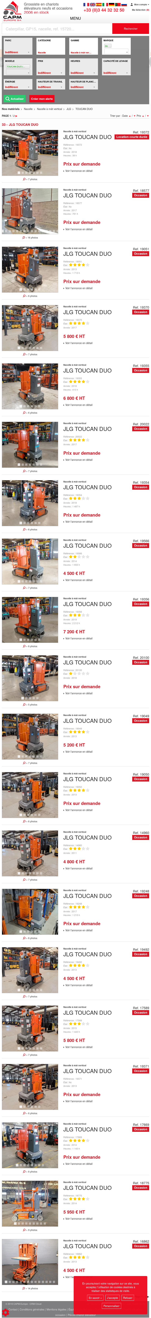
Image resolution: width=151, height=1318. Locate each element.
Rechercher (131, 28)
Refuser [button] (127, 1298)
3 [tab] (27, 174)
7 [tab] (41, 174)
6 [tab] (38, 174)
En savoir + (95, 1298)
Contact (12, 1309)
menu (75, 18)
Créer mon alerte (42, 99)
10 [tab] (36, 233)
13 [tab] (47, 233)
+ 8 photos (31, 1171)
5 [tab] (34, 174)
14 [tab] (51, 233)
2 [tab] (23, 174)
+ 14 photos (31, 1288)
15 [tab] (55, 233)
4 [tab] (30, 174)
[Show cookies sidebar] (5, 1312)
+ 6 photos (31, 295)
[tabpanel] (30, 153)
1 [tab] (19, 174)
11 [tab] (40, 233)
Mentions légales (56, 1309)
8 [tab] (28, 233)
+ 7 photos (31, 179)
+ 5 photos (31, 704)
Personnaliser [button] (111, 1306)
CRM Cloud (35, 1303)
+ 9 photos (31, 1230)
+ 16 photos (31, 237)
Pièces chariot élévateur (82, 1315)
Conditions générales (32, 1309)
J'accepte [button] (112, 1298)
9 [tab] (32, 233)
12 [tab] (44, 233)
